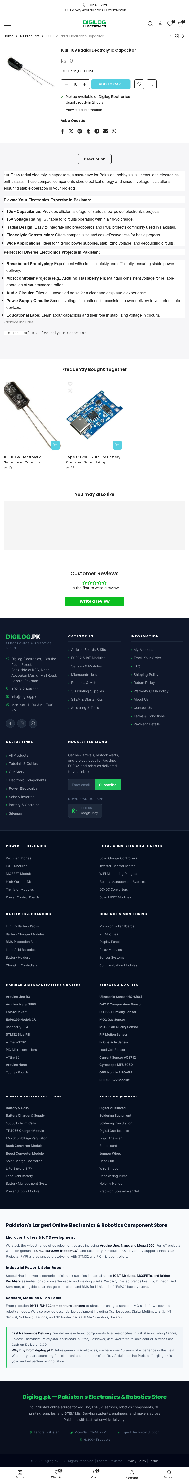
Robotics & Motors (85, 682)
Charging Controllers (22, 965)
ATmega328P (16, 1042)
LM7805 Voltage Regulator (26, 1138)
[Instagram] (21, 723)
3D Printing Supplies (87, 691)
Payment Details (147, 724)
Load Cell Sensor (112, 1050)
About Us (141, 699)
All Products (18, 755)
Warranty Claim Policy (151, 691)
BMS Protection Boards (23, 942)
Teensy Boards (17, 1072)
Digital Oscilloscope (114, 1131)
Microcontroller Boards (116, 926)
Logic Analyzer (110, 1138)
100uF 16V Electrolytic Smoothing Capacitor (23, 460)
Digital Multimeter (112, 1108)
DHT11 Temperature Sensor (120, 1004)
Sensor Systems (111, 957)
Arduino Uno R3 (18, 997)
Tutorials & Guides (23, 763)
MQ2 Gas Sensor (112, 1019)
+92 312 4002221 (25, 689)
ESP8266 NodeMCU (21, 1019)
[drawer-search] (150, 24)
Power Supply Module (23, 1191)
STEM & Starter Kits (87, 699)
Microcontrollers (84, 674)
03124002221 (97, 5)
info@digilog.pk (23, 696)
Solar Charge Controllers (118, 858)
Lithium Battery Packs (22, 926)
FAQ (137, 666)
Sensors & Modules (86, 666)
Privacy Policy (136, 1461)
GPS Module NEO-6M (115, 1072)
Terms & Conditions (149, 716)
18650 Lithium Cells (21, 1123)
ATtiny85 (12, 1057)
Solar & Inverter (21, 797)
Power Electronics (23, 788)
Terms (153, 1461)
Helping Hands (110, 1183)
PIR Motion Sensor (113, 1034)
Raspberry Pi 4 (17, 1027)
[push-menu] (7, 24)
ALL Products (29, 36)
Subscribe (107, 785)
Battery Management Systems (122, 881)
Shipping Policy (146, 674)
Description (94, 159)
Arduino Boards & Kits (88, 649)
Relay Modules (110, 949)
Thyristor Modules (20, 889)
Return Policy (144, 682)
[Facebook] (10, 723)
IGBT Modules (16, 866)
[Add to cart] (55, 445)
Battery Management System (28, 1183)
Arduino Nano (16, 1065)
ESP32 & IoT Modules (88, 658)
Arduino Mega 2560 (21, 1004)
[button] (152, 84)
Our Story (16, 772)
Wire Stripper (109, 1168)
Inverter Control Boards (117, 866)
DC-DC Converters (113, 889)
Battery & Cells (17, 1108)
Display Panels (110, 942)
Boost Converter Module (25, 1153)
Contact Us (143, 708)
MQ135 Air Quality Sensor (118, 1027)
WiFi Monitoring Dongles (118, 874)
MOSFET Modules (19, 874)
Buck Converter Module (24, 1146)
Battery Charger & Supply (25, 1115)
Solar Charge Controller (24, 1161)
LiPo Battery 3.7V (19, 1168)
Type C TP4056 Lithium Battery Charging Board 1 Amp (93, 460)
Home (9, 36)
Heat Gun (106, 1161)
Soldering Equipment (115, 1115)
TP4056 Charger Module (25, 1131)
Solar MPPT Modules (115, 897)
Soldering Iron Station (115, 1123)
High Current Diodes (21, 881)
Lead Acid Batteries (21, 949)
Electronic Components (27, 780)
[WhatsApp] (33, 723)
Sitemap (15, 813)
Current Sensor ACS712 (117, 1057)
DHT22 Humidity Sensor (117, 1012)
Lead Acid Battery (19, 1176)
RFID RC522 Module (114, 1080)
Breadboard (108, 1146)
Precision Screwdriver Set (119, 1191)
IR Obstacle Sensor (113, 1042)
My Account (143, 649)
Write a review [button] (95, 601)
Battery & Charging (24, 805)
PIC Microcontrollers (21, 1050)
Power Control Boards (23, 897)
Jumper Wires (110, 1153)
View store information (84, 110)
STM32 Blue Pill (18, 1034)
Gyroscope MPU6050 (116, 1065)
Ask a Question (74, 120)
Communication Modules (118, 965)
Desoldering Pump (113, 1176)
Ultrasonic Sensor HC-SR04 (120, 997)
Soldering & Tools (85, 708)
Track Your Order (147, 658)
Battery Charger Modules (25, 934)
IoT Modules (108, 934)
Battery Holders (18, 957)
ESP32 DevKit (16, 1012)
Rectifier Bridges (18, 858)
